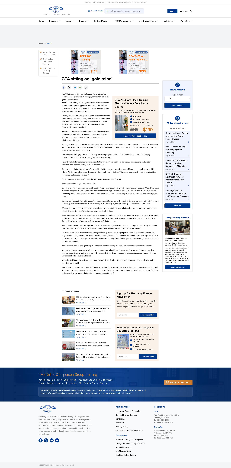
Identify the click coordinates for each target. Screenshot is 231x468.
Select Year (178, 95)
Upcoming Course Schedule (128, 411)
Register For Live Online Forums (48, 61)
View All (177, 206)
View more (80, 303)
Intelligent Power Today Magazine (119, 2)
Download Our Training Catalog (49, 70)
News (68, 21)
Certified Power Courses (126, 415)
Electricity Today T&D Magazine (129, 439)
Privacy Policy (122, 426)
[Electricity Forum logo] (56, 9)
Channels (53, 21)
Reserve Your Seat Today (135, 136)
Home (41, 21)
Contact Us (120, 419)
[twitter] (69, 87)
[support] (80, 87)
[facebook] (64, 87)
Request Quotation (177, 267)
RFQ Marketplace (123, 21)
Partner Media (100, 21)
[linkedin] (75, 87)
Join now (184, 11)
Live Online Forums (147, 21)
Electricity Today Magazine (94, 2)
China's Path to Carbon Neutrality (91, 343)
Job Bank (168, 21)
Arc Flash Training (123, 447)
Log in (172, 11)
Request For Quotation (180, 382)
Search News (177, 105)
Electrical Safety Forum (126, 455)
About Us (120, 423)
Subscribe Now (147, 315)
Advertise (185, 21)
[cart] (191, 11)
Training (82, 21)
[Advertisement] (110, 281)
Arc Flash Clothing (140, 2)
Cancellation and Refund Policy (129, 430)
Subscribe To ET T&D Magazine (49, 53)
